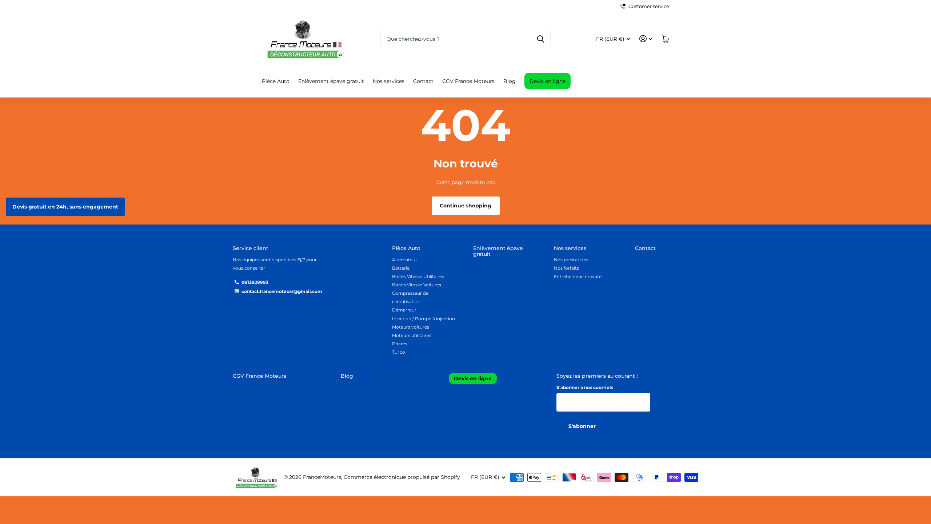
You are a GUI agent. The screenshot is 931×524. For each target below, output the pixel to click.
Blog (509, 81)
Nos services (388, 81)
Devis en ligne (548, 81)
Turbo (398, 352)
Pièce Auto (275, 81)
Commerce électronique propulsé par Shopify (402, 477)
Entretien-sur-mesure (578, 276)
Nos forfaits (566, 268)
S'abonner (582, 426)
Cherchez (541, 39)
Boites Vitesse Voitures (416, 284)
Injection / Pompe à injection (423, 318)
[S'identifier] (645, 39)
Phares (399, 343)
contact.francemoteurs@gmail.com (281, 291)
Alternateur (404, 259)
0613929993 (254, 282)
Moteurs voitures (410, 327)
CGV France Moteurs (468, 81)
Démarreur (404, 310)
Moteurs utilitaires (411, 335)
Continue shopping (465, 205)
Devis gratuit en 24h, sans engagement (65, 206)
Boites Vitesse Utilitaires (418, 276)
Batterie (400, 268)
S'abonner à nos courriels (584, 387)
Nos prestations (571, 259)
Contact (423, 81)
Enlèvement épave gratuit (331, 81)
